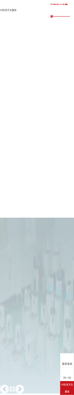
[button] (4, 389)
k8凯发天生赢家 (8, 10)
